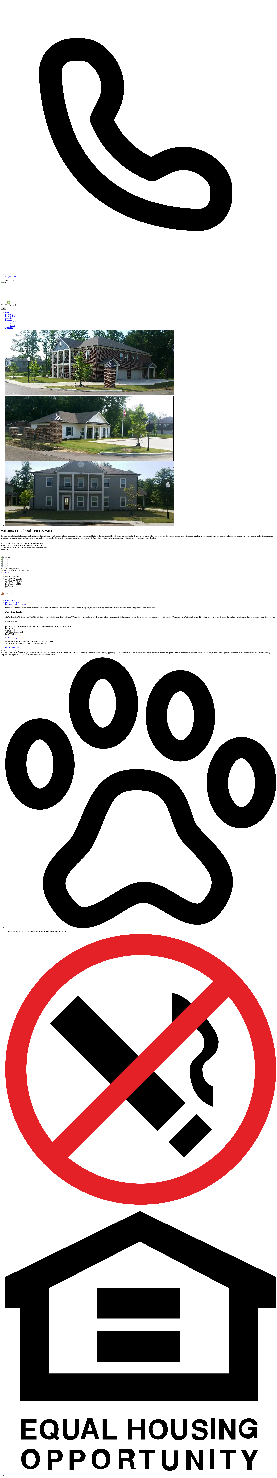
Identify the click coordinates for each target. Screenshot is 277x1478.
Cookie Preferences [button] (12, 602)
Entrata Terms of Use (12, 647)
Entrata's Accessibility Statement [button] (16, 604)
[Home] (8, 306)
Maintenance (14, 324)
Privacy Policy (10, 600)
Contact (12, 326)
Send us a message (11, 638)
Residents (8, 320)
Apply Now (9, 328)
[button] (140, 927)
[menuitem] (140, 312)
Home (7, 312)
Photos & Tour (10, 316)
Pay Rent (13, 322)
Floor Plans (9, 314)
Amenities (8, 318)
